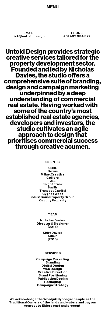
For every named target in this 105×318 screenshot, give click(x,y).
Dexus (53, 171)
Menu (53, 7)
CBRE (52, 168)
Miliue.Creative (53, 174)
